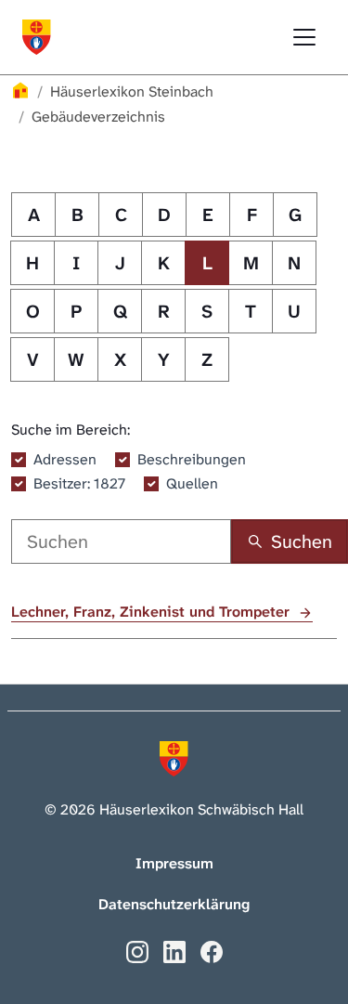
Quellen (192, 483)
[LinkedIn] (174, 950)
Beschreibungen (191, 459)
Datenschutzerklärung (174, 904)
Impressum (174, 863)
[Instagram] (137, 950)
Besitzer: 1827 (79, 483)
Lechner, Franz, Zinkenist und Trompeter (152, 611)
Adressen (65, 459)
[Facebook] (211, 950)
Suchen (301, 541)
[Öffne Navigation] (304, 37)
